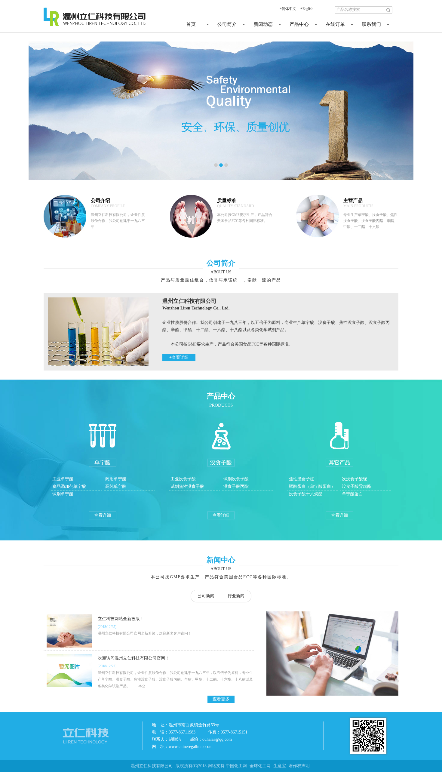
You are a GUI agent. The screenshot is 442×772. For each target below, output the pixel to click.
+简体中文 (288, 9)
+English (306, 9)
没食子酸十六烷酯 (306, 494)
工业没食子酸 (183, 479)
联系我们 (371, 24)
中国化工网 (236, 766)
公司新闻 (206, 596)
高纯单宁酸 (115, 486)
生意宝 (279, 766)
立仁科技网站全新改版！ (121, 619)
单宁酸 (102, 463)
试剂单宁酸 (62, 494)
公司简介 (227, 24)
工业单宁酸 (62, 479)
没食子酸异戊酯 (357, 486)
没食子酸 (221, 463)
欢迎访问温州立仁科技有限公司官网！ (133, 658)
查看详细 (102, 515)
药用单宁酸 (115, 479)
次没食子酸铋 (355, 479)
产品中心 (299, 24)
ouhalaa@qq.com (217, 739)
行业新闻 (236, 596)
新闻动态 (263, 24)
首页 (191, 24)
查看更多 (221, 699)
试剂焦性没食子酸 (187, 486)
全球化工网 (260, 766)
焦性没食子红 (302, 479)
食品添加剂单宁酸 (69, 486)
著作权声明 (299, 766)
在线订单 (335, 24)
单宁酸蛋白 (353, 494)
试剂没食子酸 (236, 479)
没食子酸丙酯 (236, 486)
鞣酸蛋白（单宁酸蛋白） (312, 486)
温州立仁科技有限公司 (152, 766)
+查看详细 (179, 357)
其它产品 (339, 463)
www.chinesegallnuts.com (191, 746)
